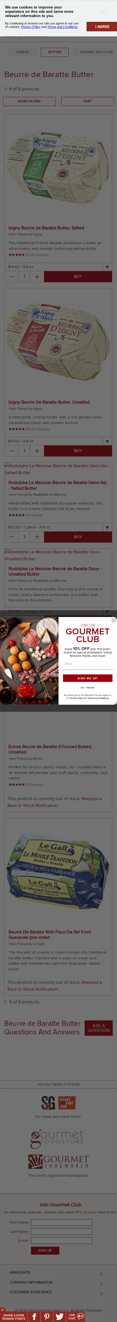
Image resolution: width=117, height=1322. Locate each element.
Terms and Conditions (98, 698)
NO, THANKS (88, 688)
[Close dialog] (114, 620)
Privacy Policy (76, 698)
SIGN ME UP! (88, 678)
